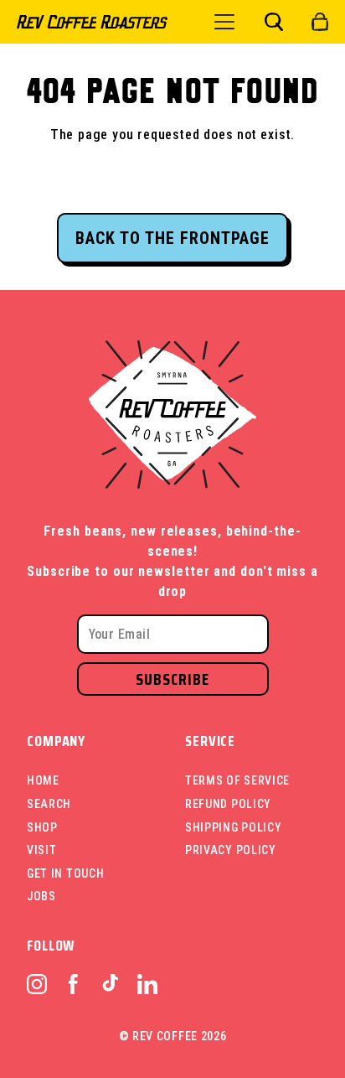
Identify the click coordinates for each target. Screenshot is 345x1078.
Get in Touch (65, 873)
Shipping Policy (233, 827)
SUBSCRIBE (172, 679)
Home (43, 780)
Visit (42, 850)
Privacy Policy (230, 850)
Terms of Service (237, 780)
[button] (274, 22)
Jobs (41, 896)
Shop (42, 827)
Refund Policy (228, 804)
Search (49, 804)
